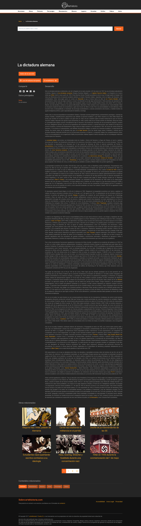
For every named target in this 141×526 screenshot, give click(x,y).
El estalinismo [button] (49, 80)
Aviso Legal (110, 501)
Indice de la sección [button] (27, 74)
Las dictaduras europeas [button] (31, 80)
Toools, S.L (41, 516)
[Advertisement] (70, 46)
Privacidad (119, 501)
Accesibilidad (100, 501)
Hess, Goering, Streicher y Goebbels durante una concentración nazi (70, 458)
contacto (62, 503)
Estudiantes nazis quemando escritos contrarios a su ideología (36, 458)
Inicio (20, 21)
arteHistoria (32, 516)
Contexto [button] (22, 486)
